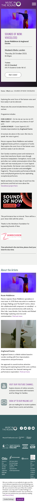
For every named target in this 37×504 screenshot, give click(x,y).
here (15, 186)
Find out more (4, 473)
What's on (9, 91)
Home (3, 91)
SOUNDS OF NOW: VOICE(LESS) (24, 91)
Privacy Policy (29, 438)
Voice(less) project (7, 186)
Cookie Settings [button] (8, 499)
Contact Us (21, 438)
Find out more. (17, 316)
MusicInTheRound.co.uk (10, 437)
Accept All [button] (20, 499)
